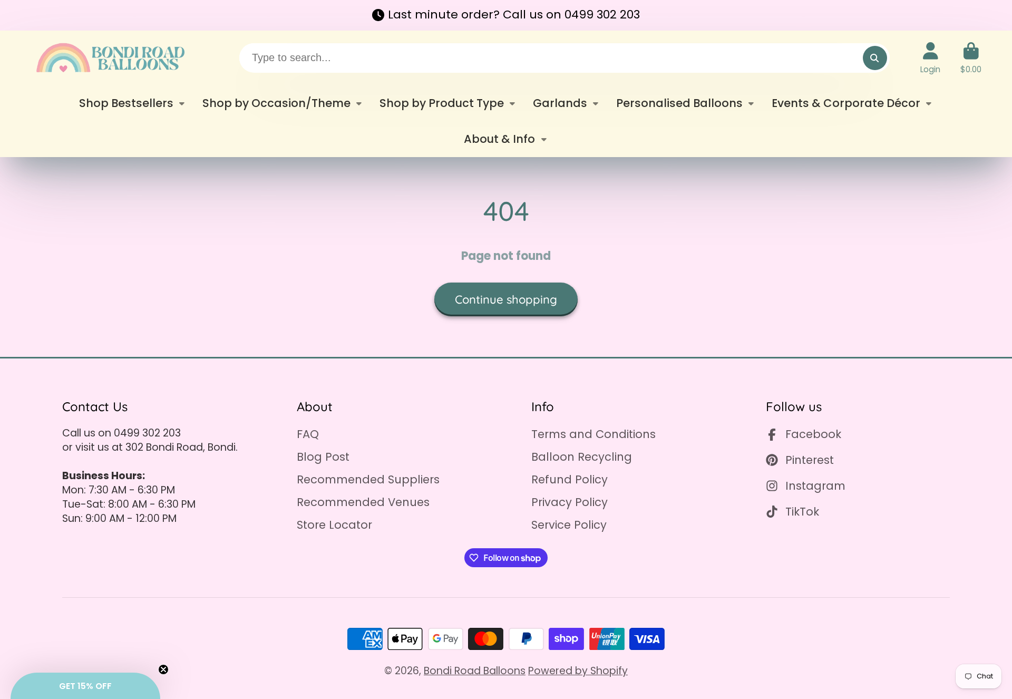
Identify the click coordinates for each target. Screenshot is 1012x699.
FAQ (308, 434)
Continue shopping (506, 299)
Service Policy (569, 524)
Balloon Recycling (581, 456)
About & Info (499, 139)
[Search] (875, 58)
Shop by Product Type (442, 103)
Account (930, 58)
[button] (85, 686)
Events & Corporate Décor (846, 103)
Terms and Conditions (593, 434)
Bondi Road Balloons (475, 671)
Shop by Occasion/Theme (276, 103)
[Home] (110, 58)
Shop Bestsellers (126, 103)
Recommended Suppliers (368, 479)
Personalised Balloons (679, 103)
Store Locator (334, 524)
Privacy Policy (569, 502)
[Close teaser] (163, 669)
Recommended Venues (363, 502)
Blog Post (323, 456)
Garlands (560, 103)
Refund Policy (569, 479)
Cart (970, 58)
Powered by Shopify (578, 671)
